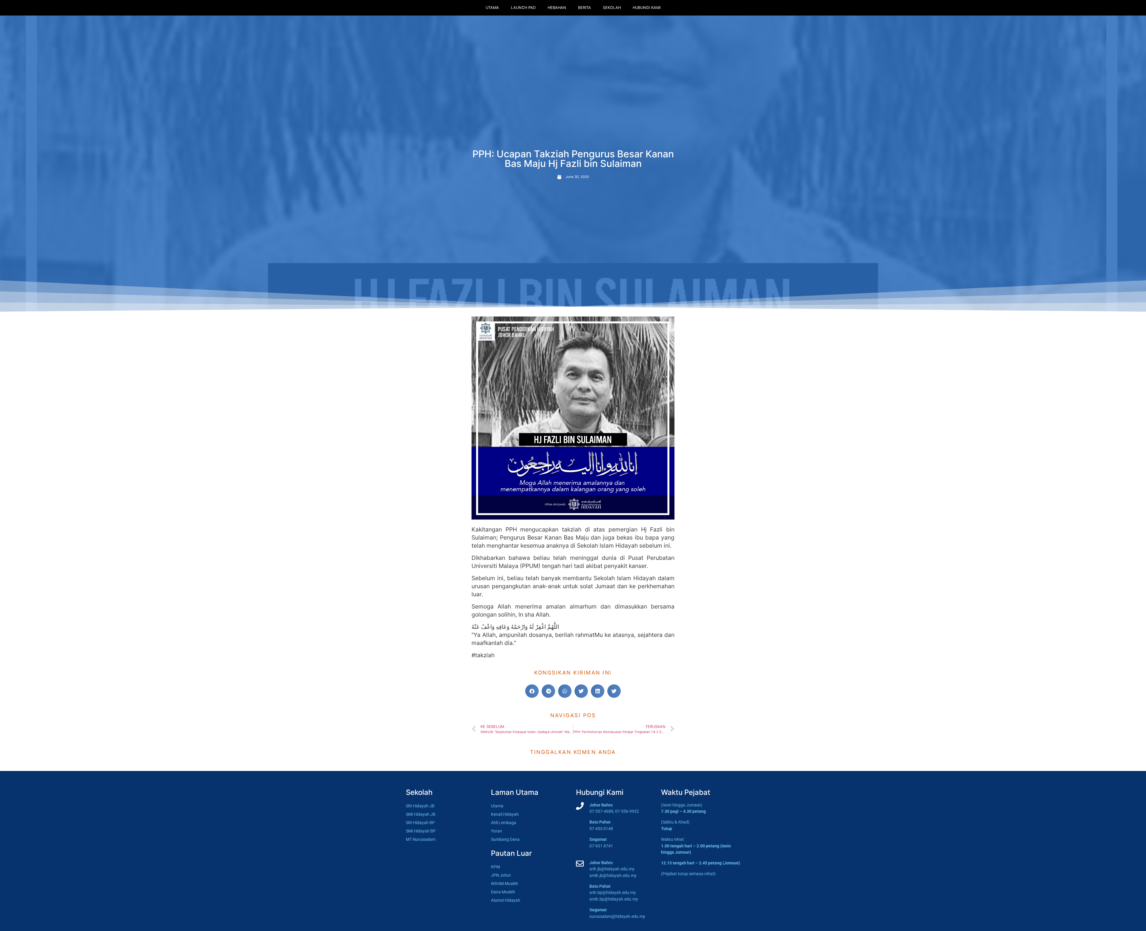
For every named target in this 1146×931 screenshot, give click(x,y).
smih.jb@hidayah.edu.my (613, 875)
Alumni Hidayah (505, 900)
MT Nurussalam (420, 839)
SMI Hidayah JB (420, 814)
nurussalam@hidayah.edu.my (617, 916)
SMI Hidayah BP (421, 831)
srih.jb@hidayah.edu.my (611, 869)
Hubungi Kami (646, 7)
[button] (532, 691)
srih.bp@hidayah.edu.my (612, 892)
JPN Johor (501, 875)
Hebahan (557, 7)
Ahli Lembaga (503, 822)
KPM (495, 866)
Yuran (496, 831)
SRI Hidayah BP (420, 822)
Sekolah (612, 7)
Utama (492, 7)
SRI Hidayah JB (420, 806)
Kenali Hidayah (505, 814)
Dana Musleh (503, 892)
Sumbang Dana (505, 839)
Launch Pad (523, 7)
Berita (584, 7)
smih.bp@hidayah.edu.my (613, 899)
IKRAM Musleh (504, 883)
